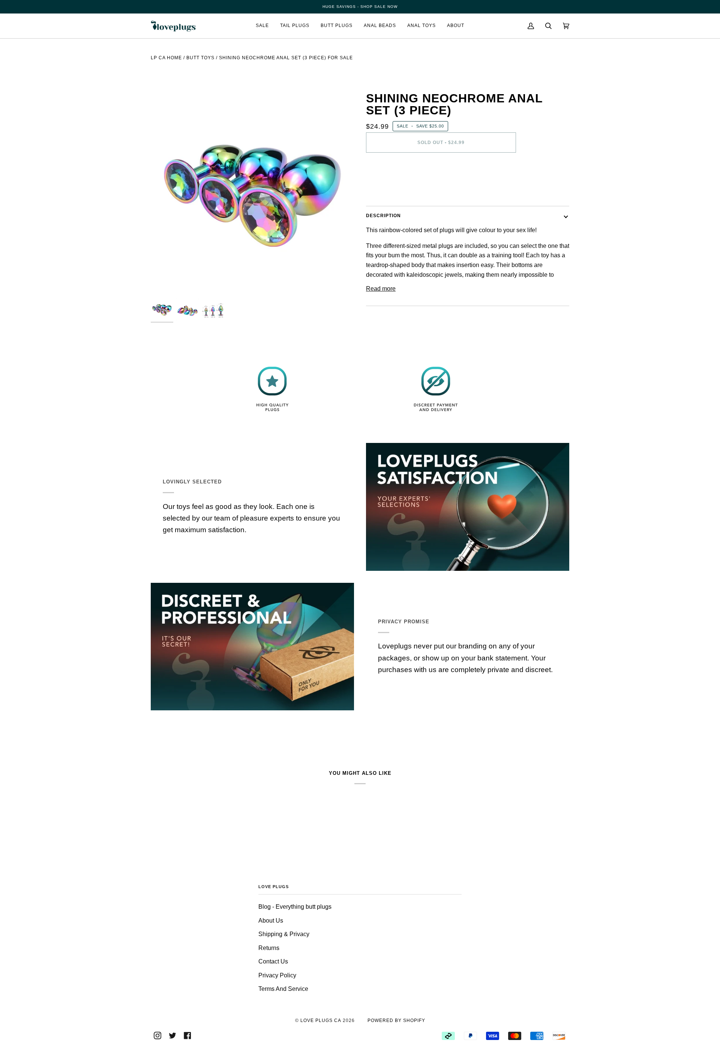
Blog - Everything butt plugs (295, 906)
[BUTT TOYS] (200, 70)
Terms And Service (283, 989)
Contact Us (273, 961)
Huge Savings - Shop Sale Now (360, 7)
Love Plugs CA (320, 1020)
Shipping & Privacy (283, 934)
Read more (381, 288)
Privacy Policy (277, 975)
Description (383, 215)
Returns (268, 948)
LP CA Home (166, 57)
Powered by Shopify (396, 1020)
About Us (270, 920)
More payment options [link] (395, 189)
